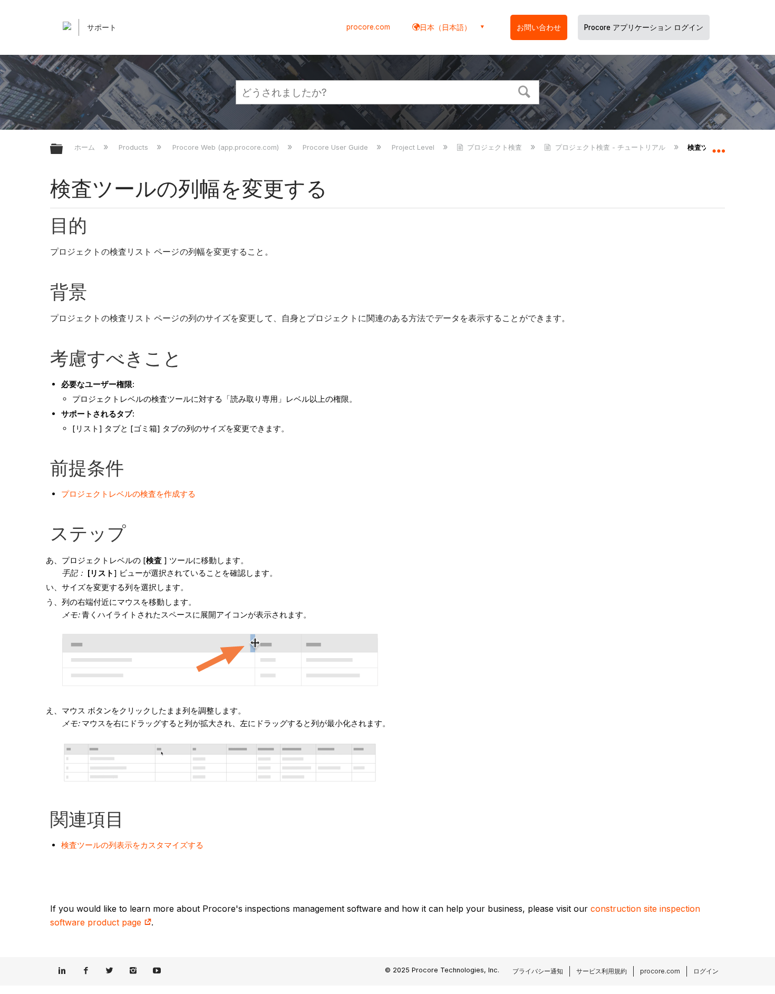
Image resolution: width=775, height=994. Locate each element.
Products (134, 147)
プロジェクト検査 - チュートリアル (610, 147)
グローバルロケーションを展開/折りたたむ (718, 146)
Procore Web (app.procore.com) (226, 147)
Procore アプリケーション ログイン (643, 27)
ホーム (85, 147)
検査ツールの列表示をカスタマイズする (132, 845)
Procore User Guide (336, 147)
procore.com (368, 27)
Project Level (414, 147)
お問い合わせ (539, 27)
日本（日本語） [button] (445, 27)
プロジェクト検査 (494, 147)
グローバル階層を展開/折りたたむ (63, 149)
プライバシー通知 (537, 971)
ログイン (706, 971)
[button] (524, 90)
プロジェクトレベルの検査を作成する (128, 494)
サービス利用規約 (601, 971)
